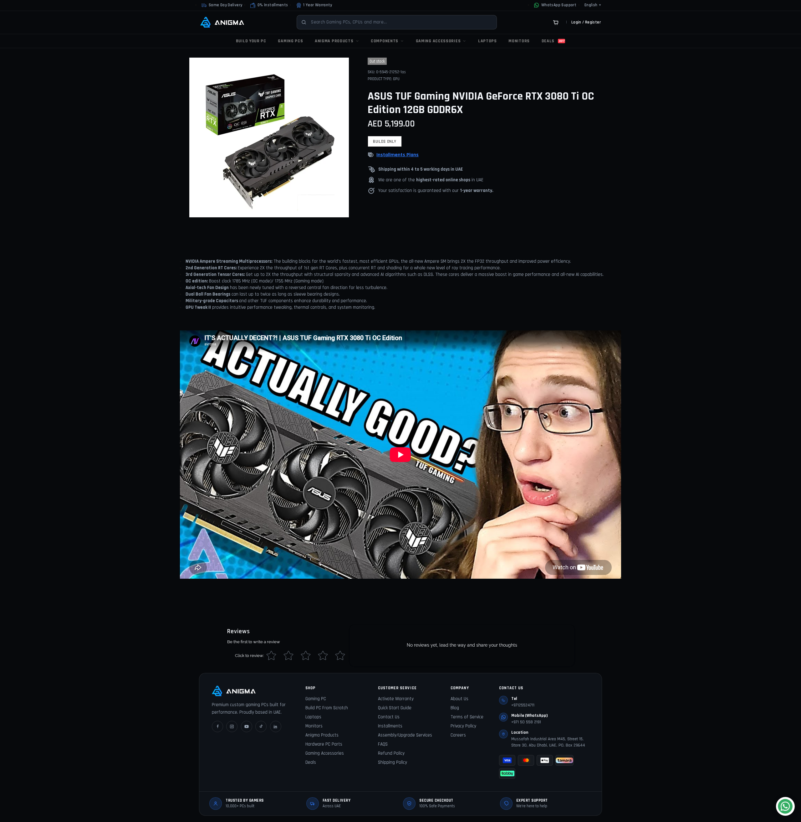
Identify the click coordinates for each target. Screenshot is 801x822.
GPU (396, 78)
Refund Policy (391, 753)
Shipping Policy (392, 762)
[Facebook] (217, 726)
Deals (310, 762)
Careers (458, 735)
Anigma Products (322, 735)
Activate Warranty (396, 699)
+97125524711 (522, 705)
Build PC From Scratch (326, 708)
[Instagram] (231, 726)
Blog (455, 708)
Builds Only (384, 141)
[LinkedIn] (275, 726)
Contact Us (389, 717)
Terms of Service (467, 717)
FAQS (383, 744)
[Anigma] (222, 22)
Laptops (313, 717)
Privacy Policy (463, 726)
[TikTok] (261, 726)
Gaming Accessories (324, 753)
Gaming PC (315, 699)
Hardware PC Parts (323, 744)
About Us (459, 699)
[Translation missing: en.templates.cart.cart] (555, 22)
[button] (269, 5)
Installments (390, 726)
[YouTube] (246, 726)
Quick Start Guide (394, 708)
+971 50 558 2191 (526, 722)
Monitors (314, 726)
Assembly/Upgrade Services (405, 735)
